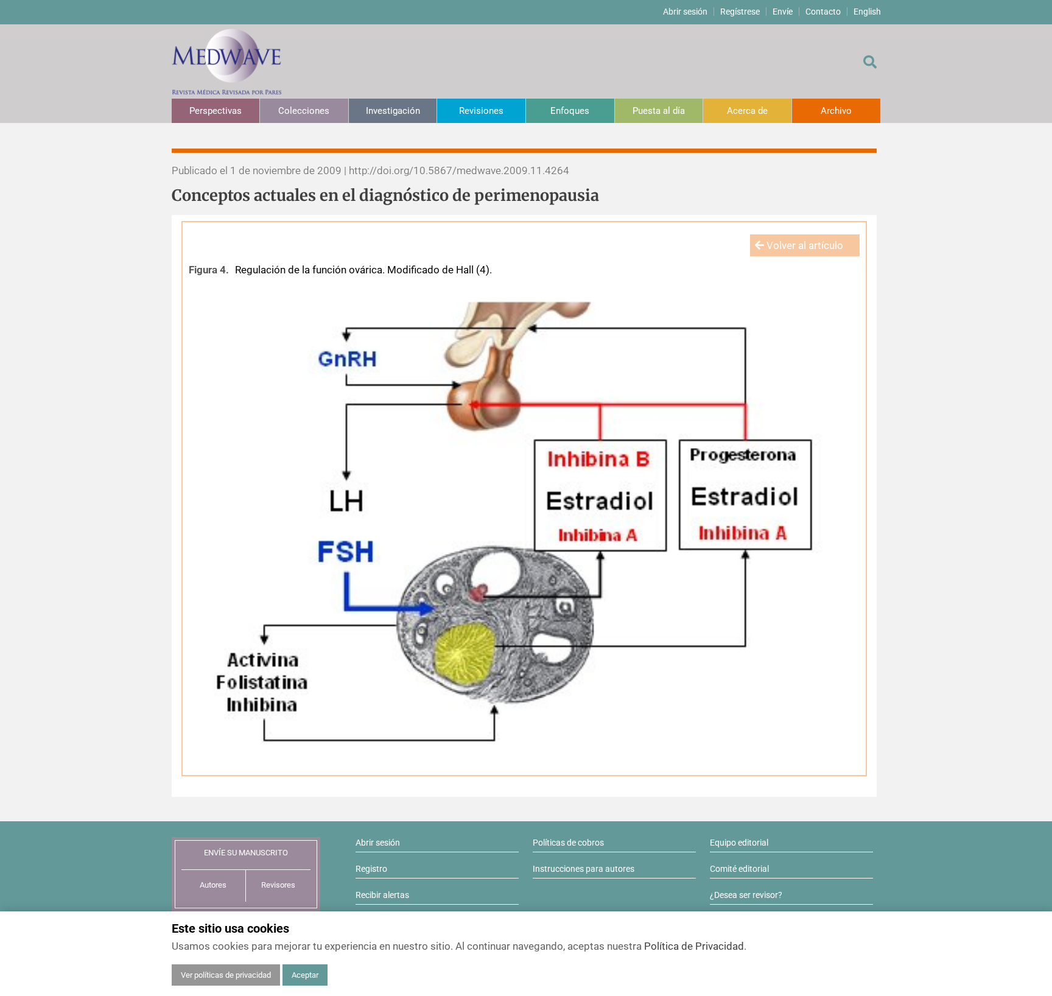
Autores (213, 884)
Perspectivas (215, 110)
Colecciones (303, 110)
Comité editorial (739, 869)
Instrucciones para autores (583, 869)
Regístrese (740, 11)
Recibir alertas (382, 895)
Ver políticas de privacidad (226, 975)
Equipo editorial (739, 842)
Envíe (783, 11)
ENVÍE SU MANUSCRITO (246, 852)
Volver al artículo (803, 245)
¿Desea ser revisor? (746, 895)
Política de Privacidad (694, 946)
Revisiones (481, 110)
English (867, 11)
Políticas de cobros (568, 842)
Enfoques (569, 110)
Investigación (393, 110)
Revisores (278, 884)
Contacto (823, 11)
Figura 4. (209, 270)
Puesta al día (659, 110)
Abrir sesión (685, 11)
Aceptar (305, 975)
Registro (371, 869)
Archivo (836, 110)
